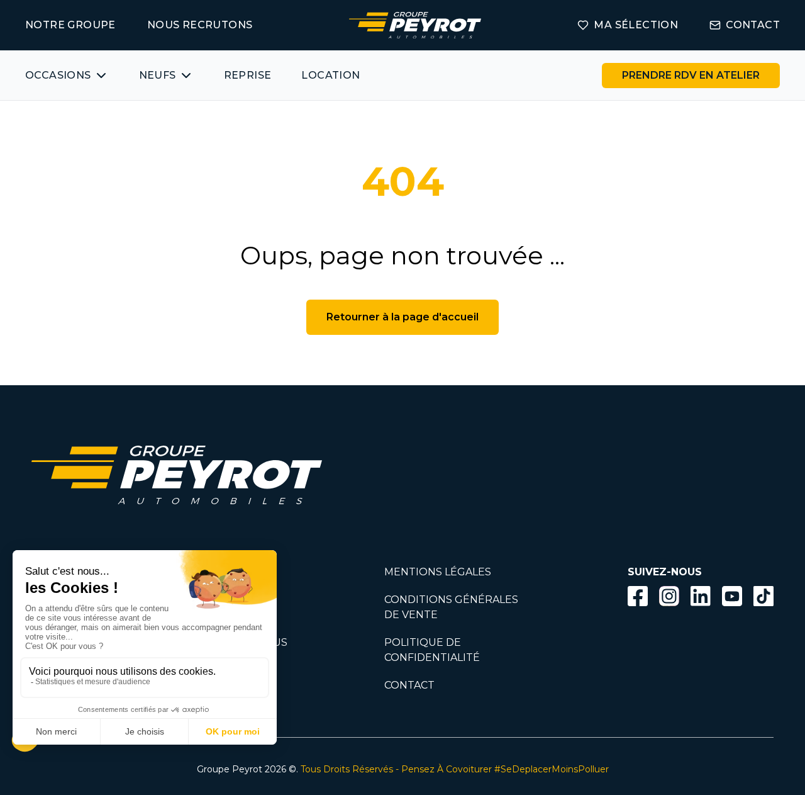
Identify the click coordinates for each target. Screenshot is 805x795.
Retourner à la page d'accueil (402, 317)
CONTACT (753, 25)
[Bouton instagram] (669, 596)
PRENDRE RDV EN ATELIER (691, 75)
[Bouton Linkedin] (701, 596)
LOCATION (330, 75)
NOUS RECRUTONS (200, 25)
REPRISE (248, 75)
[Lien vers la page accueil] (415, 25)
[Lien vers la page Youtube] (732, 598)
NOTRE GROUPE (70, 25)
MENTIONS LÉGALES (437, 572)
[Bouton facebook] (638, 596)
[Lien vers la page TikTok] (763, 598)
